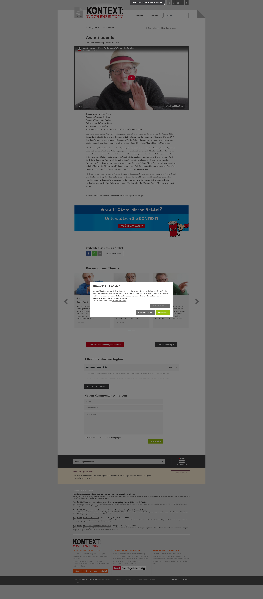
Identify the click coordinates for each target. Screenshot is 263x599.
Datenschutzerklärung (119, 301)
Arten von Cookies (158, 306)
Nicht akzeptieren (145, 312)
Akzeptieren (163, 312)
